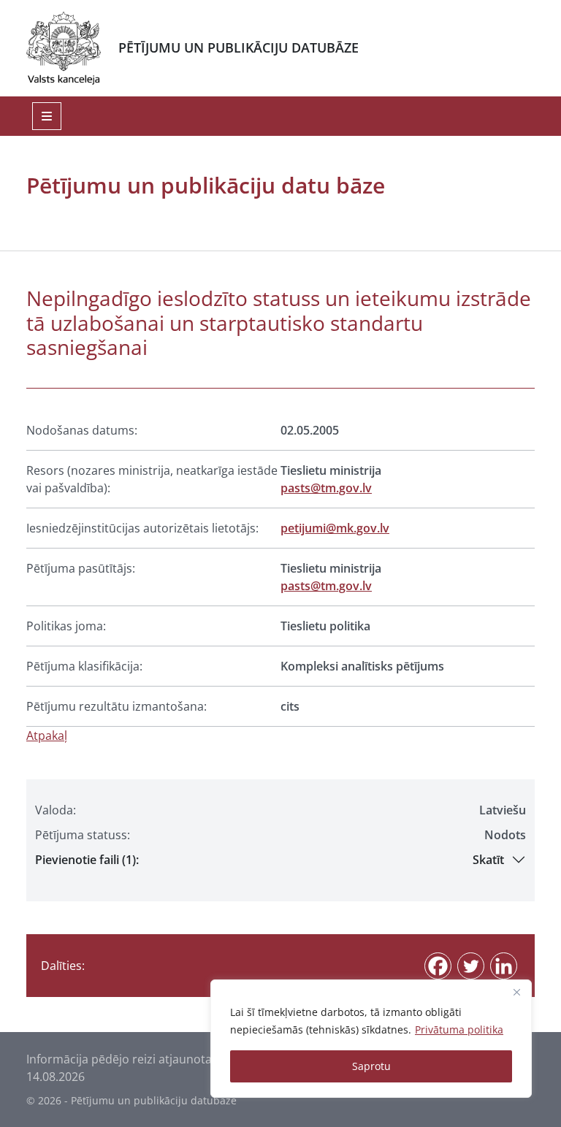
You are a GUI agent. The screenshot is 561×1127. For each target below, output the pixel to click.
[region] (371, 1038)
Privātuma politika (459, 1029)
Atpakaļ (46, 735)
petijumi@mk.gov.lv (334, 528)
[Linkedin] (503, 965)
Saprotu (371, 1066)
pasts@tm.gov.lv (326, 488)
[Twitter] (470, 965)
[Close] (516, 992)
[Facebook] (437, 965)
